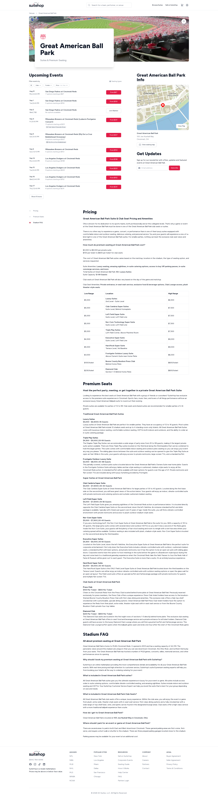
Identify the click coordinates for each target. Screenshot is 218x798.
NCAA (72, 781)
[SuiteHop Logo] (36, 5)
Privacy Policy (172, 764)
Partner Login (123, 781)
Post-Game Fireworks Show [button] (57, 127)
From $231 (113, 120)
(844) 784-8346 (36, 760)
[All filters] (31, 85)
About (144, 756)
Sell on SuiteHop (171, 5)
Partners (145, 764)
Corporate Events (125, 760)
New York (98, 756)
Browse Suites (157, 5)
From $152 (113, 178)
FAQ (120, 776)
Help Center (123, 772)
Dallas (96, 768)
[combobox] (109, 5)
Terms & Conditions (174, 768)
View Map (181, 126)
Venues (32, 13)
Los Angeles (99, 760)
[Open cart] (182, 5)
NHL (71, 768)
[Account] (187, 5)
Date (37, 85)
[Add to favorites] (183, 21)
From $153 (113, 150)
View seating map (148, 145)
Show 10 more (36, 197)
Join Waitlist (113, 111)
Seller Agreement (173, 760)
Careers (145, 760)
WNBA (72, 776)
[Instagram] (35, 764)
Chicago (97, 776)
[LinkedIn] (44, 764)
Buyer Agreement (173, 756)
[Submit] (89, 5)
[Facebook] (30, 764)
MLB (71, 764)
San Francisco (99, 772)
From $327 (114, 135)
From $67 (113, 92)
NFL (71, 756)
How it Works (123, 768)
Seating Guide (123, 764)
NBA (71, 760)
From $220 (114, 168)
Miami (96, 764)
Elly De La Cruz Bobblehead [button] (57, 142)
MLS (71, 772)
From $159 (113, 101)
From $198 (114, 159)
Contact (145, 768)
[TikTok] (39, 764)
